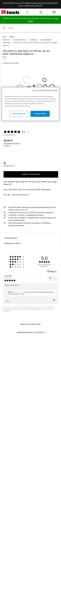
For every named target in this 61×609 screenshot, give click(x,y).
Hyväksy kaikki (40, 114)
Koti (4, 37)
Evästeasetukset (19, 114)
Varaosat (33, 40)
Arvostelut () (10, 135)
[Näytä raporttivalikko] (54, 300)
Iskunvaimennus (19, 40)
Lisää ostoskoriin (30, 174)
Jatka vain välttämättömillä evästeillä (44, 90)
